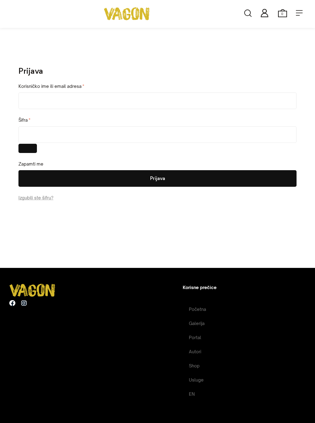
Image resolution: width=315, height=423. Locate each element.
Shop (194, 365)
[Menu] (299, 13)
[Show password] (27, 148)
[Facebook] (12, 303)
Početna (197, 309)
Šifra (34, 119)
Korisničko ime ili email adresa (61, 85)
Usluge (196, 379)
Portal (195, 337)
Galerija (197, 323)
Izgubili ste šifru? (36, 197)
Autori (195, 351)
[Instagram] (24, 303)
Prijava (157, 178)
